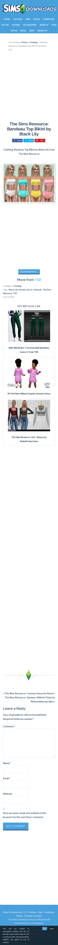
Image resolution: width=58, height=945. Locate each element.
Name (7, 763)
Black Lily (13, 289)
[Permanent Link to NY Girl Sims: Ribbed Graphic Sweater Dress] (29, 386)
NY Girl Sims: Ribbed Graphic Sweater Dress (29, 393)
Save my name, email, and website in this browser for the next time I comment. (24, 815)
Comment (9, 726)
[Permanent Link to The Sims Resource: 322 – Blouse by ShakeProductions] (29, 430)
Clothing (17, 286)
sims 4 (29, 289)
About (52, 929)
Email (6, 778)
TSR (38, 280)
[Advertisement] (29, 87)
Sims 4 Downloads (29, 8)
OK (44, 929)
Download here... (29, 271)
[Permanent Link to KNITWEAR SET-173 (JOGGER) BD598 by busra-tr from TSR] (29, 341)
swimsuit (37, 289)
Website (7, 793)
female (22, 289)
